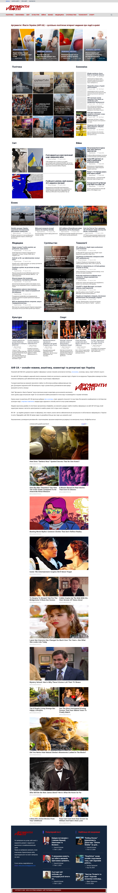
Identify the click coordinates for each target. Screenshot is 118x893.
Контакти (32, 1)
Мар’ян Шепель (92, 153)
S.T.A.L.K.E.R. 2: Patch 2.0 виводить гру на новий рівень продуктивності (63, 108)
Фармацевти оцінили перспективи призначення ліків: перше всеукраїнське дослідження (26, 290)
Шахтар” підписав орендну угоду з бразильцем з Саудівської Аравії (66, 343)
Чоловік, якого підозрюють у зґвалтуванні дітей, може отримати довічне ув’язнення (57, 258)
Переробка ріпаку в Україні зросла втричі (95, 86)
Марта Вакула (51, 262)
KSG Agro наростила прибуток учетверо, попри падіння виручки (96, 114)
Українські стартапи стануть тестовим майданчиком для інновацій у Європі (91, 296)
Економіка (20, 15)
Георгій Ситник (18, 58)
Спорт (91, 15)
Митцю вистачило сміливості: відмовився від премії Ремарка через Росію (50, 343)
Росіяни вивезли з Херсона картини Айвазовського (33, 342)
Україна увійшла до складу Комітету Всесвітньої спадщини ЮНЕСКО (19, 343)
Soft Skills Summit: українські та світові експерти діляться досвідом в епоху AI (41, 108)
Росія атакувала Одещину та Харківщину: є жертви (56, 303)
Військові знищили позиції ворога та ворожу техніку (44, 229)
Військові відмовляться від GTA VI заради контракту (21, 130)
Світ (28, 15)
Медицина (59, 15)
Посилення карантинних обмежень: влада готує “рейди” (43, 86)
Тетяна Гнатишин (52, 159)
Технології (83, 15)
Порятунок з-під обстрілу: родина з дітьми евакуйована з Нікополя (59, 280)
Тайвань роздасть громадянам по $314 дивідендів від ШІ (41, 130)
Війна (43, 15)
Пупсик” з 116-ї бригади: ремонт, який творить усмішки (97, 172)
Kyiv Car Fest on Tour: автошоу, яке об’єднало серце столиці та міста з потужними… (94, 230)
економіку (75, 372)
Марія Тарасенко (66, 347)
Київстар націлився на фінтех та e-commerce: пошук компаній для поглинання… (88, 277)
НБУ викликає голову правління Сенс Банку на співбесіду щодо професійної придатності (95, 100)
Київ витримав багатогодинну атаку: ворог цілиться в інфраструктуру (96, 149)
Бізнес (50, 15)
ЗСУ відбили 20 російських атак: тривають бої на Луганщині (70, 229)
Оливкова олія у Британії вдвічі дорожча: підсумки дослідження (95, 126)
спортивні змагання (27, 401)
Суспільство (71, 15)
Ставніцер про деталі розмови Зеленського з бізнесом (62, 86)
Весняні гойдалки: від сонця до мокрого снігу (21, 87)
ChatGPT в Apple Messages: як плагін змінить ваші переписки (89, 287)
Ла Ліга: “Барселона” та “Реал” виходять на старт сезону (97, 342)
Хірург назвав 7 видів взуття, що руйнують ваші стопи (22, 54)
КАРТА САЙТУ (15, 1)
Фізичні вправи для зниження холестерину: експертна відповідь (93, 54)
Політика (9, 15)
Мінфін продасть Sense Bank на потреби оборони (95, 74)
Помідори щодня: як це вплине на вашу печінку (69, 55)
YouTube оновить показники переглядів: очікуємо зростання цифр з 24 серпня (63, 130)
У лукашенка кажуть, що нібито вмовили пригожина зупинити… (61, 858)
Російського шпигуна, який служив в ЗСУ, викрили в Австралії (59, 182)
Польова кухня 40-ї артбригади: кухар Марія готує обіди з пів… (96, 183)
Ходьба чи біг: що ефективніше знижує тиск (46, 55)
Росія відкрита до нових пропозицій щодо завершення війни (59, 156)
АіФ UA (8, 1)
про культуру (49, 399)
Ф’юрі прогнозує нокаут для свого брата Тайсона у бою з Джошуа (82, 343)
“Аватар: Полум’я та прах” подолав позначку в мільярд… (93, 876)
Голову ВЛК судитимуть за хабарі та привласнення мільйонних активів (95, 160)
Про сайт (24, 1)
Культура (35, 15)
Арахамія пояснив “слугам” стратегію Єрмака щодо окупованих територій (22, 108)
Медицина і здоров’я (20, 49)
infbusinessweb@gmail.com (27, 865)
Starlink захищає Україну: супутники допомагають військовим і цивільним (20, 230)
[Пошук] (111, 14)
